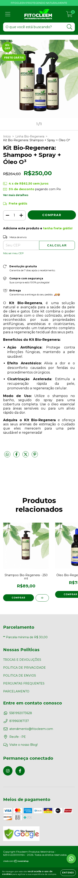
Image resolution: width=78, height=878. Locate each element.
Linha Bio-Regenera (29, 136)
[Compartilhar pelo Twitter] (26, 456)
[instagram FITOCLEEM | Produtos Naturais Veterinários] (7, 771)
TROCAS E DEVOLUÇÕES (22, 660)
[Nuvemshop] (16, 861)
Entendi (68, 872)
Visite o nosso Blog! (23, 745)
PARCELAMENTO (16, 691)
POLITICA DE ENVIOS (19, 675)
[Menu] (7, 14)
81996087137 (19, 721)
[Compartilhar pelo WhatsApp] (7, 454)
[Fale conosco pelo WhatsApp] (71, 858)
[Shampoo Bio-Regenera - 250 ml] (42, 598)
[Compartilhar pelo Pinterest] (35, 456)
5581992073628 (20, 713)
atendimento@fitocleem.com (31, 729)
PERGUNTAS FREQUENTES (24, 683)
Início (7, 136)
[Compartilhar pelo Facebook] (16, 456)
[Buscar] (69, 27)
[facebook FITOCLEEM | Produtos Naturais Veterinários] (20, 771)
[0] (69, 15)
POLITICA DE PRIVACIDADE (24, 667)
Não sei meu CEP (13, 253)
